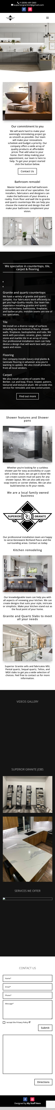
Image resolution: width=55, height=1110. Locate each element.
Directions (43, 1082)
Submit (45, 1027)
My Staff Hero (34, 1103)
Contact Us (27, 171)
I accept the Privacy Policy (17, 1022)
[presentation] (6, 794)
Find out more (27, 396)
